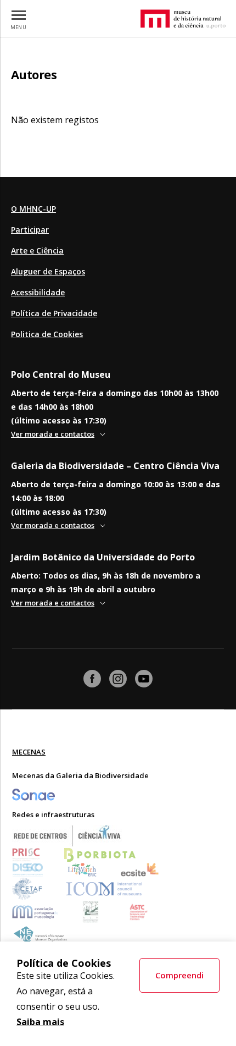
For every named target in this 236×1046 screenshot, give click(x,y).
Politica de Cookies (47, 334)
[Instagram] (118, 678)
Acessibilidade (38, 292)
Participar (30, 229)
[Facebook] (92, 678)
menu (18, 27)
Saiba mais (40, 1022)
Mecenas (29, 752)
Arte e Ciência (37, 250)
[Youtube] (144, 678)
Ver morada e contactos (52, 434)
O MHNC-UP (33, 208)
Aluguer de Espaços (48, 271)
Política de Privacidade (54, 313)
